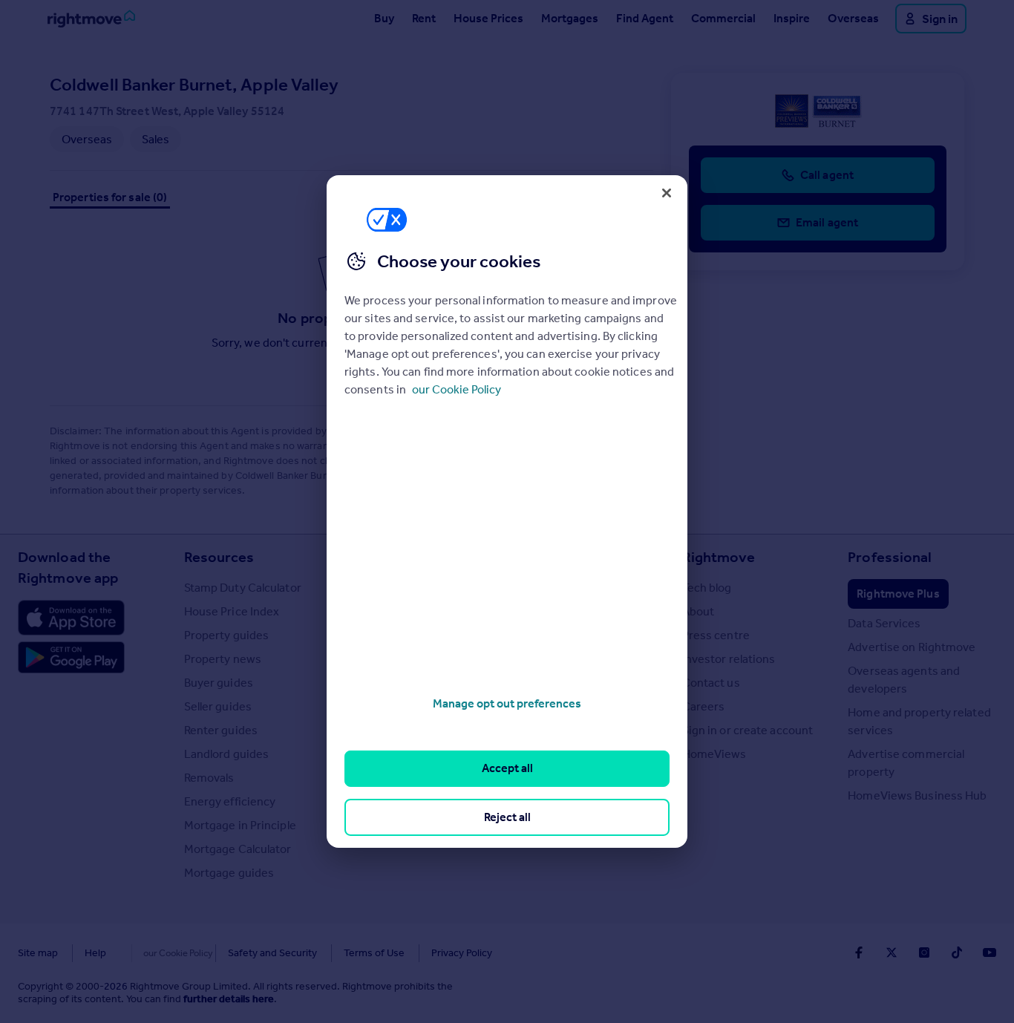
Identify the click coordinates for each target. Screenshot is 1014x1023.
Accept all (507, 768)
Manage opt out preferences (507, 703)
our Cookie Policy (456, 389)
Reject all (507, 817)
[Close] (666, 193)
